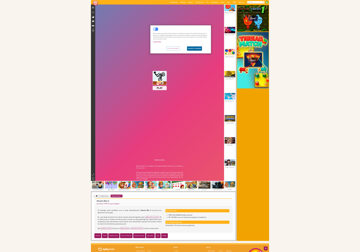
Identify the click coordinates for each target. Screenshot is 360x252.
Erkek (104, 235)
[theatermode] (93, 174)
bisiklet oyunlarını (106, 228)
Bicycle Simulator (137, 228)
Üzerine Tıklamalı (126, 235)
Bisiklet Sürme (114, 235)
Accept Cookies (194, 48)
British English (211, 251)
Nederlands (228, 251)
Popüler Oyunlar (139, 235)
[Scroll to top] (266, 248)
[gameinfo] (93, 26)
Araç (158, 235)
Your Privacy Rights (173, 48)
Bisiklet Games (105, 196)
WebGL (164, 235)
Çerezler (149, 251)
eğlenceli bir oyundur (152, 217)
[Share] (93, 12)
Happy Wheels (124, 228)
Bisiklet (98, 235)
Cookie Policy (157, 42)
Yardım (176, 251)
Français (221, 251)
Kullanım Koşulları (140, 251)
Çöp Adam (150, 235)
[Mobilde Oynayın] (93, 30)
